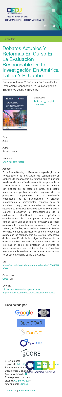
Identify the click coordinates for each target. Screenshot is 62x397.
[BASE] (31, 333)
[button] (45, 25)
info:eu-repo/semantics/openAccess (21, 289)
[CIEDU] (40, 366)
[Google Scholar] (23, 313)
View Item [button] (10, 39)
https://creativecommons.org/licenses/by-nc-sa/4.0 (28, 292)
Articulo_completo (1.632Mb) (44, 102)
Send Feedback (27, 390)
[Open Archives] (44, 313)
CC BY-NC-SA (21, 380)
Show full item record (13, 161)
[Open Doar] (31, 323)
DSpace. (24, 383)
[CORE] (31, 352)
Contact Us (11, 390)
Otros (5, 278)
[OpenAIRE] (31, 343)
